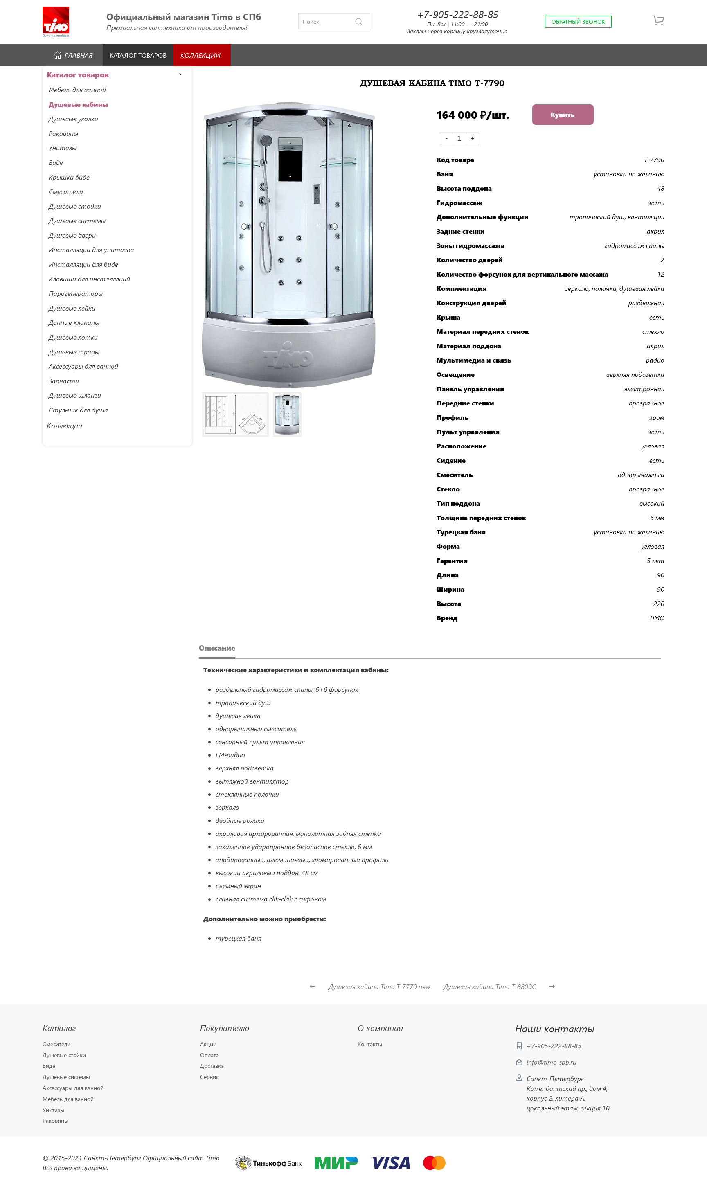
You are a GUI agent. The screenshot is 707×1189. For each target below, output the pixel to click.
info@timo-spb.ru (551, 1062)
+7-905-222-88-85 (554, 1045)
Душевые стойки (64, 1055)
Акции (208, 1044)
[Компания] (56, 22)
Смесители (56, 1044)
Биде (49, 1066)
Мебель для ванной (68, 1099)
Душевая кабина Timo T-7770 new (379, 986)
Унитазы (53, 1110)
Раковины (55, 1120)
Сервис (209, 1077)
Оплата (209, 1055)
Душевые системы (66, 1077)
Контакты (370, 1044)
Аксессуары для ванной (73, 1088)
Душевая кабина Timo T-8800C (490, 986)
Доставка (212, 1066)
